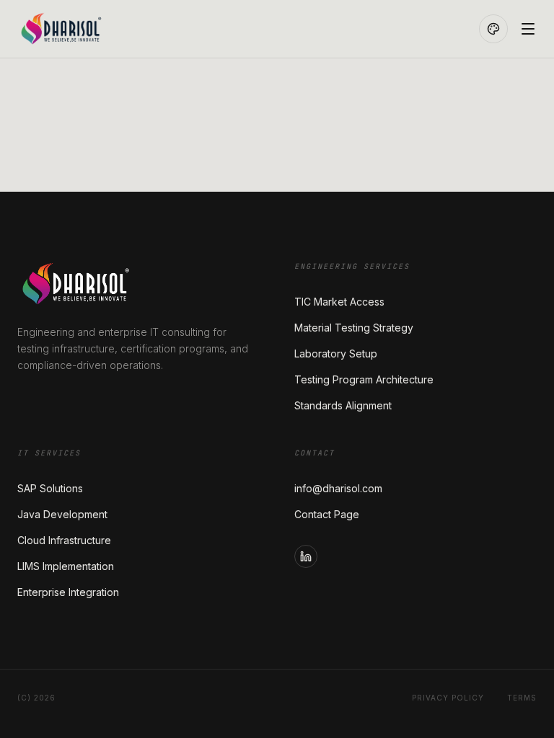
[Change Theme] (493, 28)
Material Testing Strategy (353, 327)
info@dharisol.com (338, 488)
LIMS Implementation (65, 566)
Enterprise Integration (68, 592)
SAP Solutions (50, 488)
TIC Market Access (339, 301)
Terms (522, 697)
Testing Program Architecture (364, 379)
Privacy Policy (448, 697)
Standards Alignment (343, 405)
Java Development (62, 514)
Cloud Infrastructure (64, 540)
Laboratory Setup (335, 353)
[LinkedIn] (305, 556)
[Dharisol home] (85, 29)
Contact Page (326, 514)
